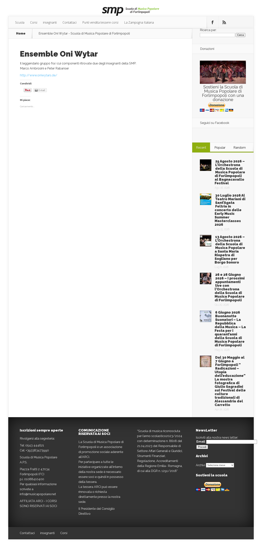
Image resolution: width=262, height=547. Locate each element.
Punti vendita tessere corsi (100, 22)
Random (239, 147)
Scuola (19, 22)
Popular (219, 147)
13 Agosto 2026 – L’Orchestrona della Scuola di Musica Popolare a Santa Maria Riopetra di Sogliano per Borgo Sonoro (230, 249)
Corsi (33, 22)
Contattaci (70, 22)
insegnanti (50, 22)
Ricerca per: (208, 30)
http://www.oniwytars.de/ (38, 75)
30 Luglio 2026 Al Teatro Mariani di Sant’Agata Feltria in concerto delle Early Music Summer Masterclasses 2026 (230, 210)
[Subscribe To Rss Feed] (224, 22)
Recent (201, 147)
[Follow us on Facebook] (212, 22)
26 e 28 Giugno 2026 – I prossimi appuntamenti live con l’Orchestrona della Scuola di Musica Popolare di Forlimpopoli (230, 287)
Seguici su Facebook (214, 123)
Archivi (200, 465)
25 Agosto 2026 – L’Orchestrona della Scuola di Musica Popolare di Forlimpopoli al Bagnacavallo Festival (230, 172)
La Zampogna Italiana (139, 22)
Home (21, 33)
